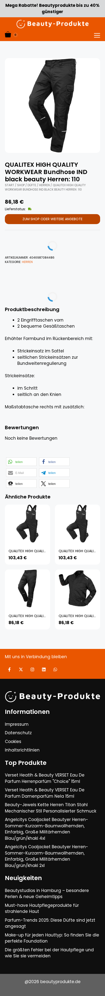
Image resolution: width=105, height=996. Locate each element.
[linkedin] (43, 669)
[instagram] (32, 669)
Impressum (17, 724)
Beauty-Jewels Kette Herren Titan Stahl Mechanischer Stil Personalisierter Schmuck (50, 808)
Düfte (32, 185)
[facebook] (9, 669)
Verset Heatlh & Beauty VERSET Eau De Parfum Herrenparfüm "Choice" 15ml (44, 778)
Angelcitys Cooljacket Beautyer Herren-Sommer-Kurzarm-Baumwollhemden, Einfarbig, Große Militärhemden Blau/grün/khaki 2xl (46, 856)
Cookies (13, 741)
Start (9, 185)
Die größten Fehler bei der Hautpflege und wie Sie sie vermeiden (49, 953)
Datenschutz (18, 733)
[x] (20, 669)
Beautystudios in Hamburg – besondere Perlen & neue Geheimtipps (47, 894)
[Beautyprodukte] (52, 24)
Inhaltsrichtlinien (22, 750)
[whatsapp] (55, 669)
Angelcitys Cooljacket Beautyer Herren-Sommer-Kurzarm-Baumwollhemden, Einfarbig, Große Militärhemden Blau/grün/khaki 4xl (46, 829)
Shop (21, 185)
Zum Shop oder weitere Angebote (52, 219)
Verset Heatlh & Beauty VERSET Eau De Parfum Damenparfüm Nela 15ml (44, 793)
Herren (44, 185)
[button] (21, 461)
